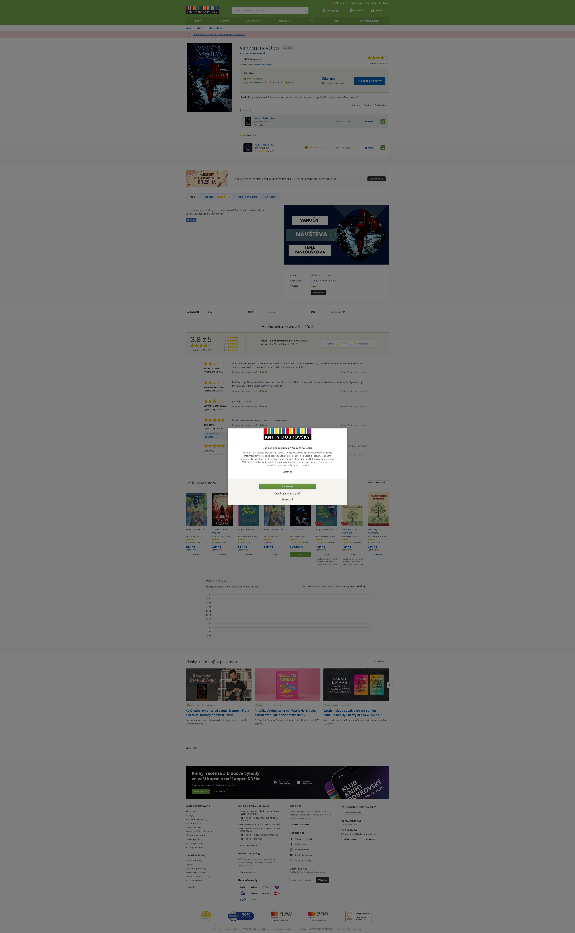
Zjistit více (287, 472)
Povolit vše (287, 486)
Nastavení (287, 499)
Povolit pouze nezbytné (287, 493)
